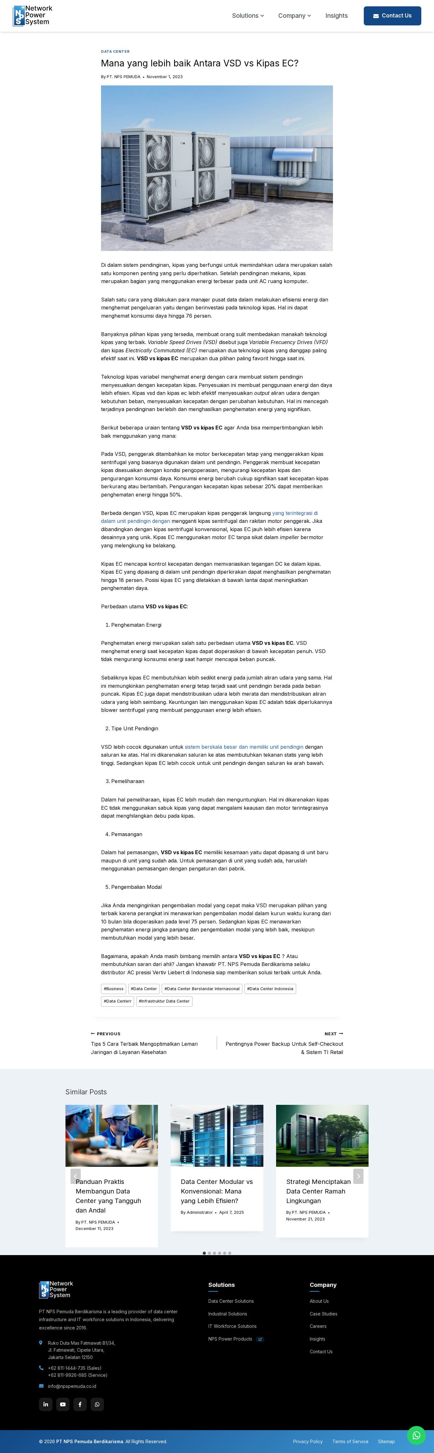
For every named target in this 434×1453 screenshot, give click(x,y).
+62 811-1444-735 (66, 1368)
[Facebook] (80, 1404)
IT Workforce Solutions (232, 1326)
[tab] (204, 1253)
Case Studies (323, 1313)
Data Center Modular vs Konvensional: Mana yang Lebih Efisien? (217, 1191)
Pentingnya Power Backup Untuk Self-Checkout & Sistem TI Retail (284, 1043)
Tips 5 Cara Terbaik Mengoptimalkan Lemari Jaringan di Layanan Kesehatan (144, 1043)
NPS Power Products (231, 1338)
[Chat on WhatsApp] (416, 1435)
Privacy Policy (308, 1441)
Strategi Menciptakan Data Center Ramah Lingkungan (318, 1191)
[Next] (358, 1176)
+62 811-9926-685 (67, 1375)
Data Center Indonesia (270, 988)
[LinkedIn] (45, 1404)
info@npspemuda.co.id (72, 1386)
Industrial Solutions (227, 1313)
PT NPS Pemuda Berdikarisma (89, 1441)
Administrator (200, 1212)
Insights (336, 15)
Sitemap (386, 1441)
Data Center (144, 988)
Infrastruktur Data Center (164, 1001)
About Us (319, 1301)
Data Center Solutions (231, 1301)
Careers (318, 1326)
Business (114, 988)
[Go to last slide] (76, 1176)
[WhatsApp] (97, 1404)
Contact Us (397, 15)
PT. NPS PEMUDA (123, 76)
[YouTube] (63, 1404)
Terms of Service (350, 1441)
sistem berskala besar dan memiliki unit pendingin (244, 747)
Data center (115, 51)
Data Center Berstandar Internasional (202, 988)
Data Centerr (118, 1001)
